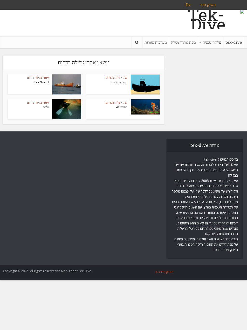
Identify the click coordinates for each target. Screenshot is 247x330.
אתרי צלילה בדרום (116, 78)
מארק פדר (208, 4)
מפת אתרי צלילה (183, 42)
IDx (188, 4)
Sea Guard (41, 82)
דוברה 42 (121, 107)
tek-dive (233, 42)
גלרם (46, 107)
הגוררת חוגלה (119, 82)
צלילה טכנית (212, 42)
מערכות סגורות (155, 42)
